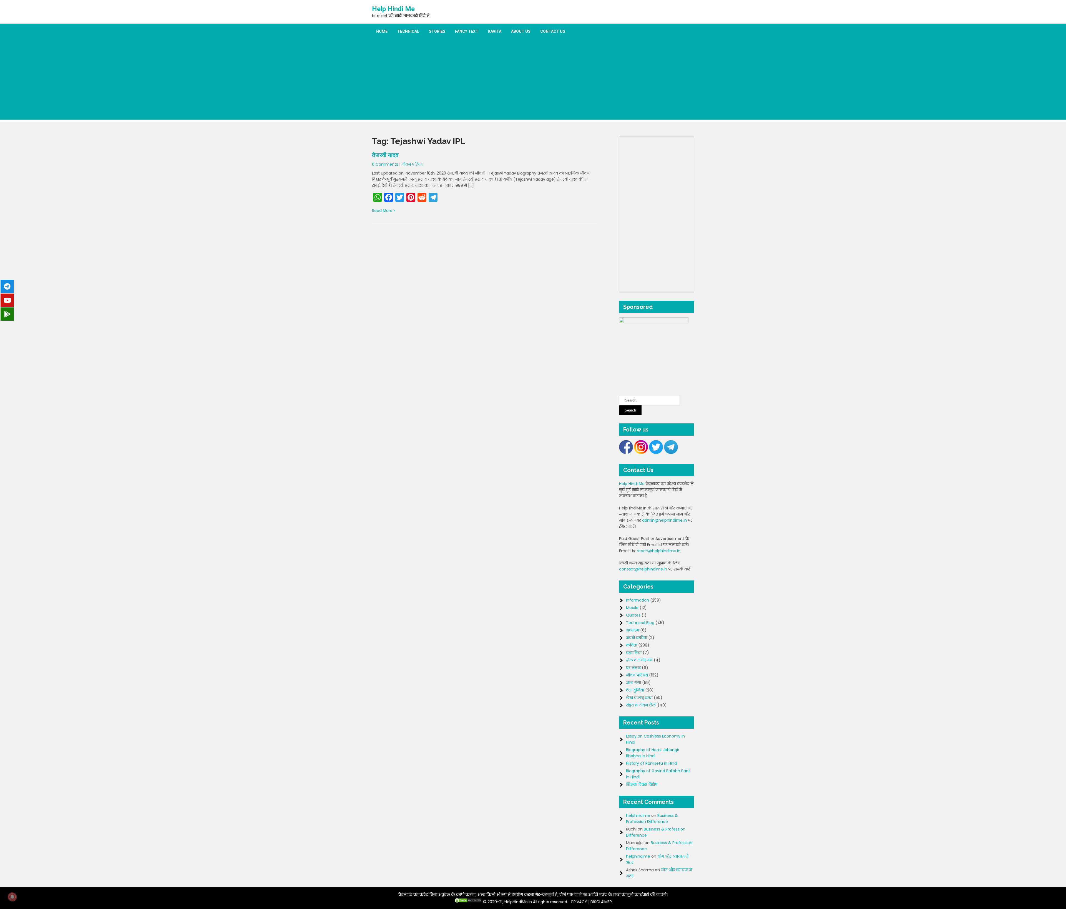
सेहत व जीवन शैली (641, 705)
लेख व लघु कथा (639, 697)
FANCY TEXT (466, 31)
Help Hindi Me (393, 9)
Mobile (632, 607)
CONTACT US (552, 31)
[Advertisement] (533, 81)
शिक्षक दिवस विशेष (641, 784)
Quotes (633, 615)
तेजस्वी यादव (385, 155)
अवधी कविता (636, 637)
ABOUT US (521, 31)
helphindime (638, 815)
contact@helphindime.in (643, 569)
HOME (382, 31)
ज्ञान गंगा (633, 682)
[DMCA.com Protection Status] (468, 902)
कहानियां (634, 652)
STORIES (437, 31)
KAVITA (494, 31)
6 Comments (385, 164)
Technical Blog (640, 622)
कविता (631, 645)
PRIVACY (579, 902)
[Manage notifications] (12, 896)
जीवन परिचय (412, 164)
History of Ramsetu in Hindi (652, 763)
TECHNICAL (408, 31)
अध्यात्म (632, 630)
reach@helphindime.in (658, 551)
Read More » (383, 210)
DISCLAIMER (601, 902)
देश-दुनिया (635, 690)
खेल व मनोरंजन (639, 660)
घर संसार (633, 667)
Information (637, 600)
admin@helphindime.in (664, 520)
